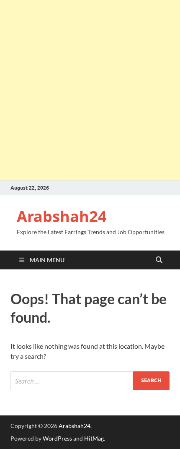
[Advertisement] (90, 90)
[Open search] (159, 260)
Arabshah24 (62, 216)
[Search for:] (90, 380)
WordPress (57, 438)
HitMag (94, 438)
